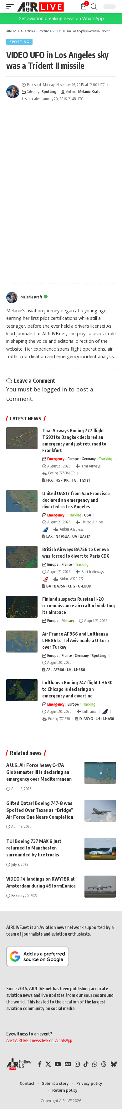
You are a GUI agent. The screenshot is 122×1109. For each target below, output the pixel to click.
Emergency (55, 458)
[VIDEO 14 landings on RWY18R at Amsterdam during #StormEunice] (100, 887)
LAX (49, 536)
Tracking (105, 458)
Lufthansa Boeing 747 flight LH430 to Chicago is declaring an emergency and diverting (77, 689)
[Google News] (68, 1064)
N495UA (62, 536)
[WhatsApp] (95, 1064)
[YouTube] (58, 1064)
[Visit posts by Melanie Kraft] (12, 91)
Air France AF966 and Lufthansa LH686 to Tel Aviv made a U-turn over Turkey (75, 640)
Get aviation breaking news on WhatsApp (61, 18)
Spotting (19, 42)
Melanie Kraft (89, 91)
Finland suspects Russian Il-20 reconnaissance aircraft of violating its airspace (78, 605)
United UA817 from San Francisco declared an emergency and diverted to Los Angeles (76, 500)
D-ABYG (86, 718)
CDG (71, 586)
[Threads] (103, 1064)
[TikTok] (86, 1064)
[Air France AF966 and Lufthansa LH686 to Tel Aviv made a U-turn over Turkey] (22, 642)
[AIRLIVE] (40, 7)
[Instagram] (77, 1064)
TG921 (84, 480)
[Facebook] (40, 1064)
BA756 (59, 586)
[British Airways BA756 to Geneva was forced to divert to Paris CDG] (22, 557)
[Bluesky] (113, 1064)
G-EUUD (84, 586)
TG (73, 480)
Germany (89, 458)
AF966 (58, 669)
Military (68, 620)
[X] (48, 1064)
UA (74, 536)
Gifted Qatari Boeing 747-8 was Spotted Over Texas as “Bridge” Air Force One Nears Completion (40, 810)
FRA (49, 480)
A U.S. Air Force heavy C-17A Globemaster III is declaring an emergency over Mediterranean (39, 772)
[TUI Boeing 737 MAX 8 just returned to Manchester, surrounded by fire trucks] (100, 849)
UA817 (85, 536)
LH (69, 669)
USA (87, 515)
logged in (54, 389)
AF (48, 669)
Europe (73, 458)
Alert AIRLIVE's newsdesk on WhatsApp (39, 1040)
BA (48, 586)
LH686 (79, 669)
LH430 (108, 718)
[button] (11, 7)
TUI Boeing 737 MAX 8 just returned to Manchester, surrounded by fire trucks (33, 848)
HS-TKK (62, 480)
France (67, 564)
